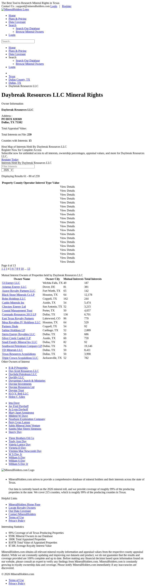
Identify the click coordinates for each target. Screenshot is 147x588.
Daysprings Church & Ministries (27, 380)
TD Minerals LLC (12, 350)
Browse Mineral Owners (30, 31)
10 (22, 268)
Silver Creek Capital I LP (16, 338)
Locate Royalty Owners (22, 507)
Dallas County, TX (19, 79)
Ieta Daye (14, 402)
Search (12, 25)
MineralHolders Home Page (24, 504)
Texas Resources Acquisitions (19, 353)
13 (28, 268)
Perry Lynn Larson (19, 422)
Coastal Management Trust (17, 310)
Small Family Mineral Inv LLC (19, 342)
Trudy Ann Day (18, 441)
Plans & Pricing (17, 18)
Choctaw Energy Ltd (14, 306)
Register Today (10, 159)
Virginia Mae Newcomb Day (25, 451)
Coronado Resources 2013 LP (19, 314)
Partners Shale (10, 326)
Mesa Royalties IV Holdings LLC (21, 322)
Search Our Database (28, 28)
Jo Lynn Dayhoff (18, 409)
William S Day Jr (18, 463)
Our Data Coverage (20, 510)
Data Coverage (17, 22)
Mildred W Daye (18, 415)
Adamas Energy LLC (14, 286)
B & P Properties (18, 367)
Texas (12, 76)
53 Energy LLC (11, 282)
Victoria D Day (17, 447)
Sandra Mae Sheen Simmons (25, 428)
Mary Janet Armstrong (21, 412)
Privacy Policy (17, 520)
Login (53, 6)
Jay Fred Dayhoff (19, 406)
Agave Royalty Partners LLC (18, 290)
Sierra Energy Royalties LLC (18, 334)
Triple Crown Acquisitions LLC (20, 357)
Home (12, 15)
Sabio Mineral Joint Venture (24, 425)
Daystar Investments (20, 383)
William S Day (17, 457)
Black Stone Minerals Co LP (18, 294)
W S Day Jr (15, 454)
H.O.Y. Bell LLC (19, 393)
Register (66, 6)
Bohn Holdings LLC (14, 298)
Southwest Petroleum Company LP (22, 346)
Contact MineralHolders (22, 514)
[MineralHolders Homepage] (15, 9)
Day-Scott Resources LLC (24, 371)
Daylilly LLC (16, 377)
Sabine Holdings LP (13, 330)
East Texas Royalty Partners (18, 318)
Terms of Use (16, 517)
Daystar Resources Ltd (21, 387)
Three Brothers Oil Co (21, 438)
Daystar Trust (16, 390)
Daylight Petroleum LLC (23, 374)
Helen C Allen (17, 396)
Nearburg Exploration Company (27, 419)
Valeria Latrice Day (20, 444)
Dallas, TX (15, 82)
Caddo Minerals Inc (13, 302)
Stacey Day (15, 432)
